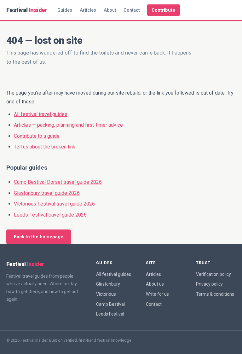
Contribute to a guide (37, 136)
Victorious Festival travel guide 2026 (54, 204)
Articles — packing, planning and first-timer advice (68, 125)
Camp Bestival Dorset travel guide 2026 (58, 182)
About (110, 10)
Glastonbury (108, 284)
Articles (88, 10)
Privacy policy (209, 284)
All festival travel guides (40, 114)
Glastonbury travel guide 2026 (47, 193)
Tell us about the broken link (44, 147)
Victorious (106, 294)
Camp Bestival (110, 304)
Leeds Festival (110, 313)
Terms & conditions (215, 294)
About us (155, 284)
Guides (64, 10)
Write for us (157, 294)
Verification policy (213, 274)
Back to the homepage (38, 237)
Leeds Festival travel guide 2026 (50, 215)
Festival (26, 10)
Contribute (163, 10)
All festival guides (113, 274)
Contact (132, 10)
